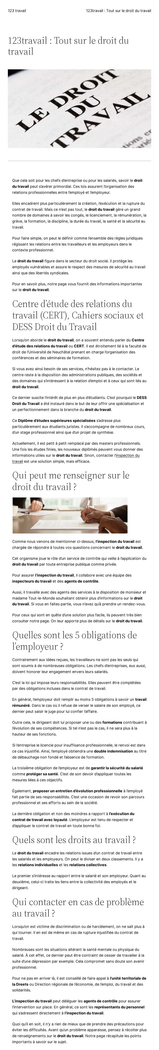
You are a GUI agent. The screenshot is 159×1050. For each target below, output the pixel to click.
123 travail (17, 10)
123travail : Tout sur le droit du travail (118, 10)
